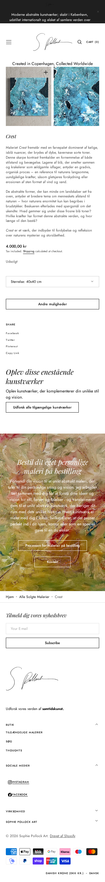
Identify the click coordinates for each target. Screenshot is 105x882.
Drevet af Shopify (62, 836)
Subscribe (52, 643)
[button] (8, 42)
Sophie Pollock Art (33, 836)
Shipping (28, 251)
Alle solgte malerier (34, 596)
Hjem (10, 596)
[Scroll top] (96, 873)
